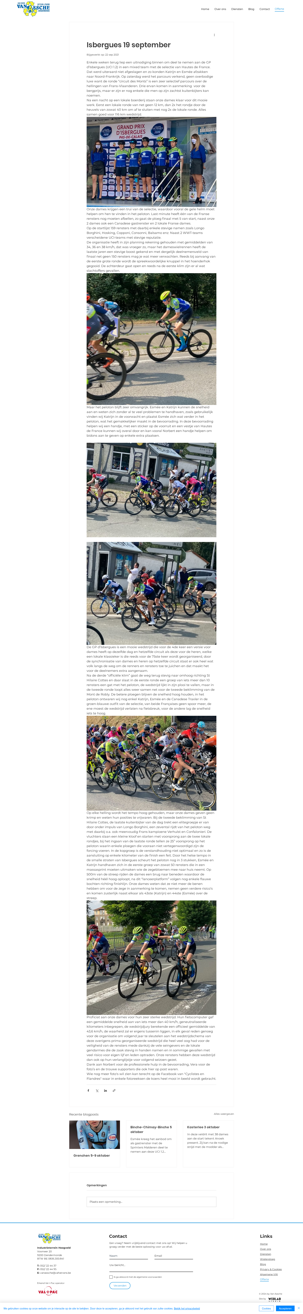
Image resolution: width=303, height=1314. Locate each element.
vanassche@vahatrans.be (55, 1272)
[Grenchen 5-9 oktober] (94, 1135)
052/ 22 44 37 (48, 1265)
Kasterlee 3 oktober (203, 1127)
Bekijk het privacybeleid (187, 1308)
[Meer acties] (214, 35)
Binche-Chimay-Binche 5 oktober (151, 1129)
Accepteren (285, 1308)
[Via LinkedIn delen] (105, 1090)
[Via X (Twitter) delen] (97, 1090)
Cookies (266, 1308)
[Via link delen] (114, 1090)
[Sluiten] (299, 1308)
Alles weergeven (224, 1113)
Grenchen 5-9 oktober (91, 1155)
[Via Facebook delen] (88, 1090)
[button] (279, 8)
